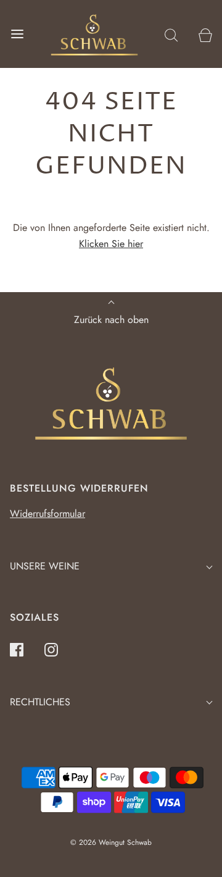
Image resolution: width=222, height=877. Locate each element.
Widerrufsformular (47, 513)
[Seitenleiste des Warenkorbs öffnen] (205, 34)
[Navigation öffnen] (17, 34)
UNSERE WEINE (45, 566)
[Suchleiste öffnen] (171, 34)
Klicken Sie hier (111, 244)
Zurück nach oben (111, 320)
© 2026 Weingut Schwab (111, 842)
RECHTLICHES (40, 702)
